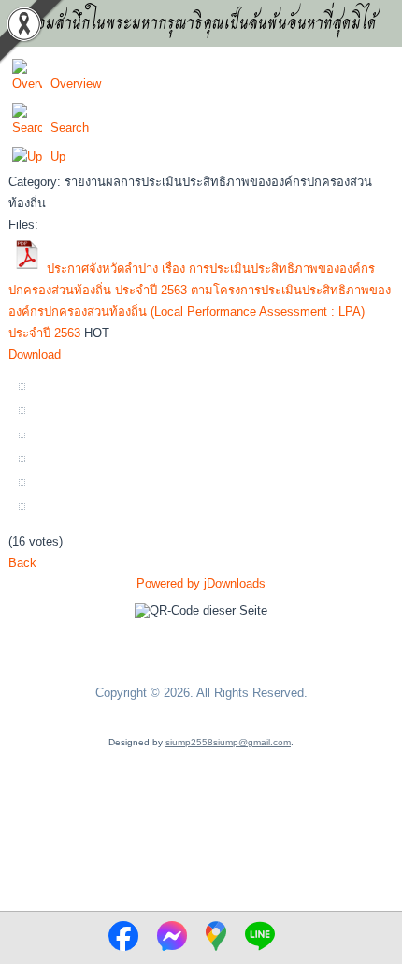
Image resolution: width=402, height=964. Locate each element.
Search (69, 127)
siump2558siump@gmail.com (228, 742)
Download (34, 354)
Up (57, 156)
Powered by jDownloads (201, 583)
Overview (75, 84)
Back (22, 563)
